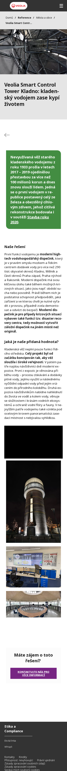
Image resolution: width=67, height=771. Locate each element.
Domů (9, 17)
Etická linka (10, 740)
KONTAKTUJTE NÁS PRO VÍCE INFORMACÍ (33, 673)
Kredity (23, 757)
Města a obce (44, 17)
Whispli (8, 746)
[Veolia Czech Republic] (19, 5)
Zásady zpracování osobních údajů (24, 763)
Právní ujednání (46, 760)
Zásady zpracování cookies (20, 766)
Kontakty (9, 757)
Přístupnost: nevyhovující (18, 760)
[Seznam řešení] (7, 135)
